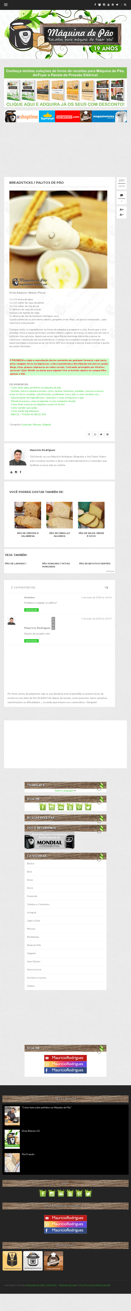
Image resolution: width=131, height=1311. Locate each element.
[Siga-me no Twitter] (88, 806)
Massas (37, 424)
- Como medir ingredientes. (24, 410)
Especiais (26, 424)
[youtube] (108, 4)
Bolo (29, 871)
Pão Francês (28, 1154)
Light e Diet (33, 920)
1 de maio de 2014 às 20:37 (97, 618)
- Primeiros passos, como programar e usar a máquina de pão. (42, 401)
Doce (30, 887)
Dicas (30, 879)
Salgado (46, 424)
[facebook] (95, 4)
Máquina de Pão (35, 1285)
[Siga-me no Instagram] (52, 806)
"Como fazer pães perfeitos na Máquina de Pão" (46, 1107)
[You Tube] (65, 1057)
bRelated (110, 571)
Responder (31, 610)
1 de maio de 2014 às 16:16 (97, 597)
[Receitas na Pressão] (33, 1260)
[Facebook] (65, 1070)
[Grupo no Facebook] (61, 806)
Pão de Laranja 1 (15, 563)
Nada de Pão (34, 945)
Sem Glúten (33, 961)
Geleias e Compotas (38, 904)
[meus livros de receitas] (65, 86)
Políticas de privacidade (95, 1285)
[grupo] (99, 4)
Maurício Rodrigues (37, 627)
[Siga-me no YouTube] (70, 806)
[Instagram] (65, 1063)
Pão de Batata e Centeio (95, 563)
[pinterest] (113, 4)
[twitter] (117, 4)
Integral (31, 912)
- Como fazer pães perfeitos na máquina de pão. (35, 387)
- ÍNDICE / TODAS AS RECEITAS (27, 414)
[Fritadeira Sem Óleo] (12, 1260)
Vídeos (31, 985)
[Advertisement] (65, 149)
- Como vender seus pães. (23, 407)
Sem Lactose (34, 969)
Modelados (33, 936)
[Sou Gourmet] (53, 1260)
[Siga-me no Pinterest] (79, 806)
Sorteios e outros (37, 977)
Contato (51, 1285)
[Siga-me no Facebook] (43, 806)
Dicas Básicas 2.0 (31, 1130)
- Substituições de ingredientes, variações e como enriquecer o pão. (46, 397)
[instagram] (104, 4)
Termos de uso (68, 1285)
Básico (30, 863)
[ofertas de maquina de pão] (65, 116)
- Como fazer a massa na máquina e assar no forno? (37, 404)
